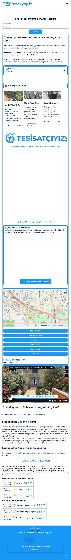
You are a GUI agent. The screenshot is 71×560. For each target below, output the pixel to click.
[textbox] (35, 23)
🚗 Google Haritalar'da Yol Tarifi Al (35, 282)
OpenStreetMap (55, 325)
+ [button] (6, 292)
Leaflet (37, 325)
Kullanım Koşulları (35, 530)
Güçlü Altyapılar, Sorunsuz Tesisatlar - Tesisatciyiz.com (35, 146)
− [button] (6, 295)
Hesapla (35, 32)
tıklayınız (49, 443)
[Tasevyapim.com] (17, 4)
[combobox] (35, 23)
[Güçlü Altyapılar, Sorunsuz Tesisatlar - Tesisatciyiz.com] (35, 138)
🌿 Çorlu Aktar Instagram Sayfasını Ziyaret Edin (35, 222)
